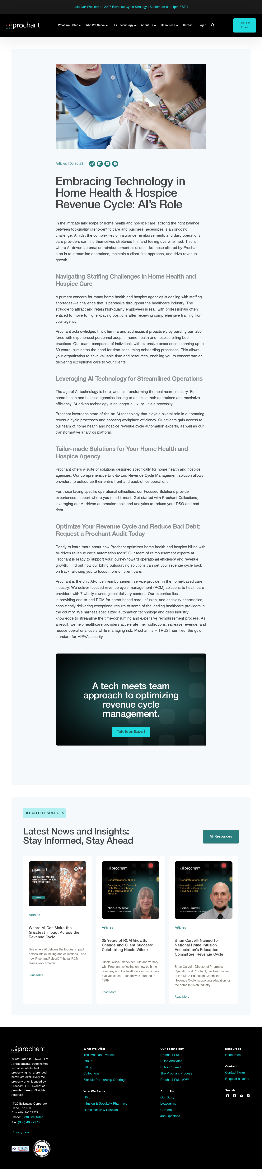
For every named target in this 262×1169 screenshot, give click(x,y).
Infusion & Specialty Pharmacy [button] (105, 1103)
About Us (147, 25)
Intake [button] (87, 1061)
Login (202, 25)
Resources (168, 25)
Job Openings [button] (170, 1116)
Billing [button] (87, 1067)
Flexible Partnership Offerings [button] (104, 1080)
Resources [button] (233, 1055)
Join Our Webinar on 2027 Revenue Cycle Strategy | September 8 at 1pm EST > (131, 7)
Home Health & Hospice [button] (100, 1110)
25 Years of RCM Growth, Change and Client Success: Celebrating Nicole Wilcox (127, 945)
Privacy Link (20, 1132)
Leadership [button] (168, 1103)
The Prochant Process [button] (99, 1055)
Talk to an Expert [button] (244, 25)
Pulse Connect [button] (170, 1067)
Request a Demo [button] (237, 1079)
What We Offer (68, 25)
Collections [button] (91, 1073)
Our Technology (123, 25)
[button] (227, 1095)
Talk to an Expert (131, 731)
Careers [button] (166, 1110)
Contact (188, 25)
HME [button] (87, 1097)
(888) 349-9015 (32, 1117)
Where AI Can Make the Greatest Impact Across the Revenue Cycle (54, 932)
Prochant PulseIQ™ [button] (174, 1080)
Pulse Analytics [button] (171, 1061)
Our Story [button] (167, 1097)
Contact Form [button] (235, 1072)
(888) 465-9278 (29, 1122)
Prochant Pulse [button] (171, 1055)
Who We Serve (95, 25)
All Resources (221, 836)
